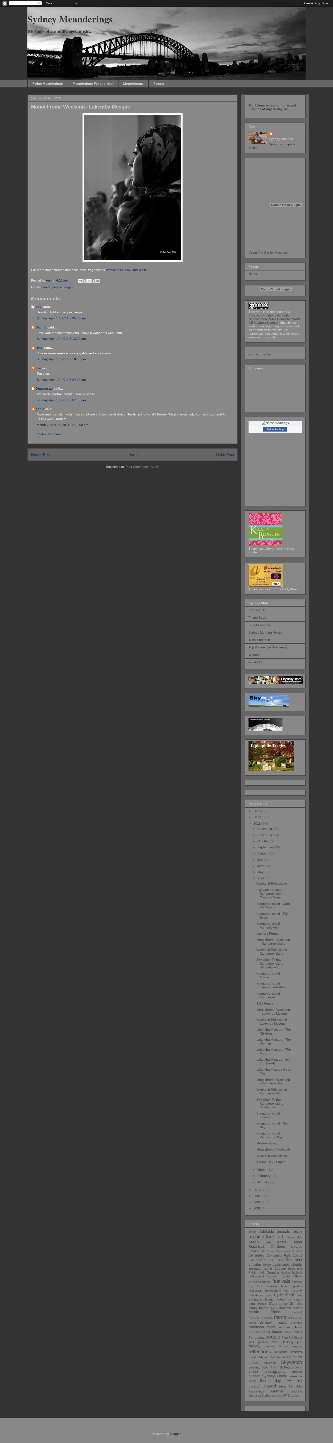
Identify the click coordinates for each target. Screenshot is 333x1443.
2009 (257, 1196)
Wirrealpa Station (260, 1395)
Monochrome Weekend (273, 1149)
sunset (254, 1376)
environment (263, 1282)
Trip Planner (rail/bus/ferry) (268, 647)
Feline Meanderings (47, 83)
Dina (39, 348)
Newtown (256, 1327)
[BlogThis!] (84, 281)
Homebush (256, 1295)
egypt (252, 1282)
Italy (299, 1295)
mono (46, 287)
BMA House (264, 1003)
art (280, 1237)
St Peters (286, 1367)
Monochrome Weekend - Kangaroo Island (273, 941)
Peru (285, 1337)
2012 (257, 817)
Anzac (297, 1231)
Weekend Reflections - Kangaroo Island (272, 951)
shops (254, 1363)
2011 (257, 823)
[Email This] (80, 281)
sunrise (297, 1371)
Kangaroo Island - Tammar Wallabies (271, 985)
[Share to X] (89, 281)
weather (277, 1391)
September (265, 847)
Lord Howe (257, 1303)
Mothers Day (295, 1318)
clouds (296, 1264)
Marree (297, 1308)
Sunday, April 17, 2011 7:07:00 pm (61, 400)
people (57, 287)
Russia (281, 1357)
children (261, 1260)
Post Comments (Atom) (142, 466)
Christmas (293, 1260)
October (263, 841)
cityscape (281, 1264)
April (261, 878)
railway (255, 1346)
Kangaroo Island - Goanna (269, 1115)
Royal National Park (262, 1357)
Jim (38, 368)
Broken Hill (257, 1251)
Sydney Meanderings (70, 19)
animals (283, 1231)
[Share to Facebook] (93, 281)
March (262, 1169)
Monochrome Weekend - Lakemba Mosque (273, 1011)
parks (298, 1332)
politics (263, 1342)
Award (290, 1237)
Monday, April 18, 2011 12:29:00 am (62, 425)
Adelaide (266, 1231)
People (158, 83)
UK (291, 1386)
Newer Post (41, 454)
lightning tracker (260, 354)
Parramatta (257, 1337)
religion (69, 287)
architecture (261, 1237)
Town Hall (293, 1381)
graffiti (297, 1286)
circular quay (260, 1264)
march (263, 1308)
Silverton (270, 1363)
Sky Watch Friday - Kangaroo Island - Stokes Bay (270, 1103)
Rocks (296, 1352)
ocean (254, 1332)
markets (285, 1308)
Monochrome (133, 83)
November (265, 835)
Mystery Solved (267, 1143)
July (260, 859)
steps (298, 1367)
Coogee (280, 1268)
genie (40, 409)
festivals (281, 1281)
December (265, 828)
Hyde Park (284, 1295)
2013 (257, 811)
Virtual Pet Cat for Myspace (268, 252)
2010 (257, 1190)
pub (299, 1342)
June (261, 866)
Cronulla (273, 1272)
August (262, 853)
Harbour (255, 1290)
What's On (256, 662)
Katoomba (283, 1299)
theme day (270, 1380)
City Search (257, 610)
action (252, 1231)
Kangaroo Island (261, 1299)
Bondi (297, 1242)
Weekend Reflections (271, 883)
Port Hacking (282, 1342)
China (279, 1260)
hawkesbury (273, 1290)
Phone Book (257, 617)
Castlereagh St (286, 1251)
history (296, 1290)
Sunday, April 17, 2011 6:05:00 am (61, 318)
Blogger (175, 1434)
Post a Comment (49, 434)
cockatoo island (260, 1268)
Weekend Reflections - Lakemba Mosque (272, 1021)
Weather (255, 654)
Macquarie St (281, 1303)
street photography (267, 1371)
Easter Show (292, 1276)
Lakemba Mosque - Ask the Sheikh (273, 1061)
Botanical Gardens (267, 1247)
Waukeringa (256, 1391)
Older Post (225, 454)
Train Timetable (260, 640)
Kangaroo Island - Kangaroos (269, 995)
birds (268, 1242)
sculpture (294, 1357)
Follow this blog (275, 429)
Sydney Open (274, 1376)
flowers (297, 1282)
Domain (272, 1276)
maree (274, 1308)
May (260, 872)
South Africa (270, 1367)
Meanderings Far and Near (93, 83)
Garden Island (278, 1286)
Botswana (296, 1247)
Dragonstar (44, 388)
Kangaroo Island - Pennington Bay (269, 1135)
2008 (257, 1202)
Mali (299, 1303)
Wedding (296, 1391)
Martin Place (264, 1312)
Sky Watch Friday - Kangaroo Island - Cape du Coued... (270, 893)
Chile (271, 1260)
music (282, 1322)
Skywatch (291, 1362)
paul (39, 307)
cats (299, 1251)
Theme (252, 1381)
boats (282, 1242)
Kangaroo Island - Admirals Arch (269, 925)
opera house (271, 1332)
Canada (271, 1251)
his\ (286, 1290)
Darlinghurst (256, 1276)
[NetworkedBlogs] (275, 423)
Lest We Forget (267, 933)
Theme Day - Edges (270, 1162)
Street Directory (260, 625)
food (260, 1286)
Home (133, 454)
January (263, 1182)
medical (297, 1312)
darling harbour (291, 1272)
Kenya (298, 1299)
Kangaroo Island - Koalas (269, 975)
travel (270, 1386)
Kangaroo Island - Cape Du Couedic (273, 905)
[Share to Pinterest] (97, 281)
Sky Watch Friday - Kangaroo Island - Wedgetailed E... (270, 963)
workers (277, 1395)
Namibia (296, 1323)
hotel (268, 1295)
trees (282, 1386)
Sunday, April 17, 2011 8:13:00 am (61, 338)
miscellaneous (261, 1317)
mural (252, 1323)
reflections (260, 1351)
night (271, 1327)
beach (254, 1242)
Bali (299, 1237)
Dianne (41, 327)
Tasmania (295, 1376)
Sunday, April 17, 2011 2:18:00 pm (61, 359)
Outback (288, 1332)
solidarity (254, 1367)
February (264, 1176)
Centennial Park (279, 1255)
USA (299, 1386)
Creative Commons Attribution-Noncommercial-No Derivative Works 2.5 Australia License (275, 319)
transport (255, 1386)
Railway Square (276, 1346)
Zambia (295, 1395)
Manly (253, 1308)
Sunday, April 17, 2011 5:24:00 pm (61, 379)
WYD (286, 1395)
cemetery (256, 1255)
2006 (257, 1208)
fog (251, 1286)
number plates (290, 1327)
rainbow (297, 1346)
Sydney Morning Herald (265, 632)
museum (266, 1323)
